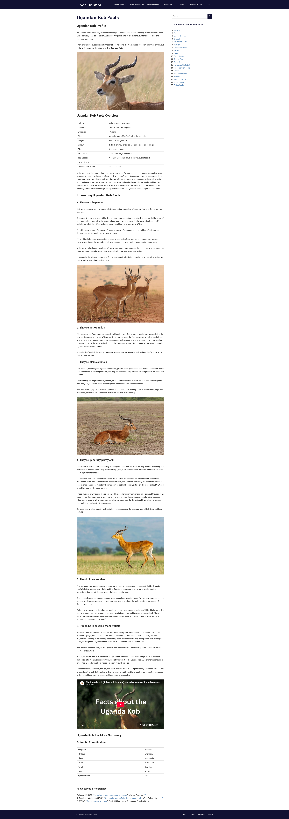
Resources (201, 814)
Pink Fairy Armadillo (182, 68)
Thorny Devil (179, 59)
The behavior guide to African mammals (110, 795)
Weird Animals (135, 5)
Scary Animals (153, 5)
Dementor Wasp (180, 48)
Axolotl (176, 50)
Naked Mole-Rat (180, 42)
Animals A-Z (194, 5)
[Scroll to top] (285, 815)
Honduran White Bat (182, 65)
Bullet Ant (178, 62)
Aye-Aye (177, 45)
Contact (193, 814)
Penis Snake (179, 56)
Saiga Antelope (180, 79)
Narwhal (177, 30)
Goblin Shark (179, 82)
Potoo (176, 71)
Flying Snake (179, 85)
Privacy (210, 814)
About (207, 5)
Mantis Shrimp (180, 36)
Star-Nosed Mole (180, 74)
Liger (176, 53)
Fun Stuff (180, 5)
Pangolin (177, 33)
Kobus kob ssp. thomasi (96, 801)
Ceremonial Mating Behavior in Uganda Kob (123, 798)
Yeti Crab (177, 76)
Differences (167, 5)
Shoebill (177, 39)
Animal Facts (119, 5)
